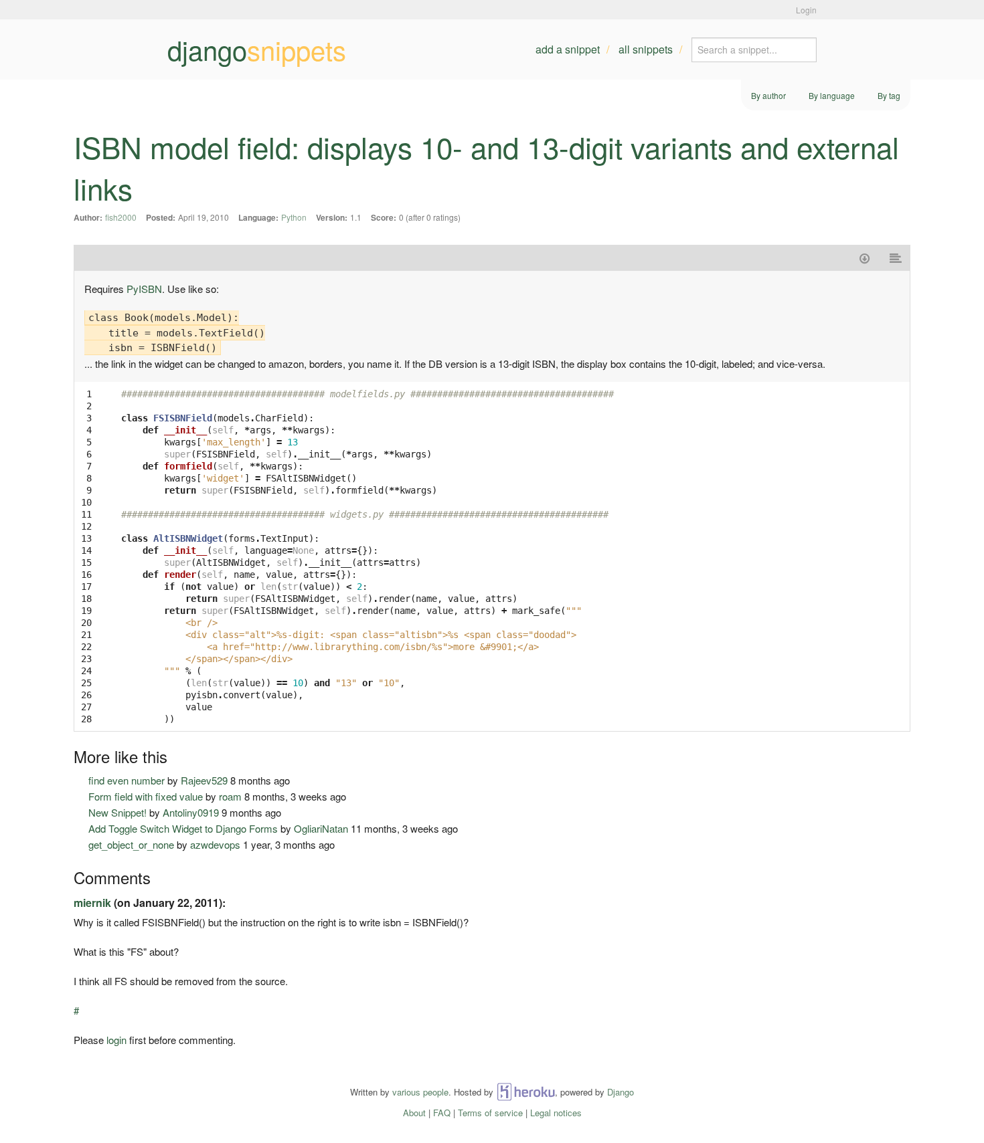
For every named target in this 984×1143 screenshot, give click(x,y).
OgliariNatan (321, 828)
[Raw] (896, 258)
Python (294, 217)
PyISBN (144, 289)
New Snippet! (117, 812)
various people (420, 1091)
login (116, 1040)
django (256, 49)
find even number (126, 780)
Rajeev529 (204, 780)
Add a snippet (568, 49)
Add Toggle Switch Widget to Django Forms (183, 828)
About (414, 1112)
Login (806, 9)
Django (620, 1091)
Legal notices (556, 1112)
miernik (92, 902)
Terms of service (490, 1112)
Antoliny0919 (191, 812)
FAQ (441, 1112)
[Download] (864, 258)
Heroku (526, 1091)
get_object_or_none (131, 844)
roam (230, 796)
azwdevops (215, 844)
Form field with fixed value (145, 796)
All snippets (646, 49)
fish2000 (121, 217)
